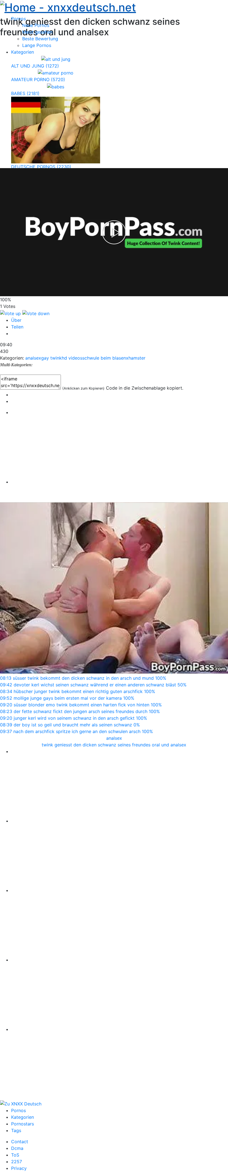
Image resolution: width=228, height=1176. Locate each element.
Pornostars (22, 1124)
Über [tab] (16, 320)
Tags (16, 1130)
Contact (19, 1141)
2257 (16, 1161)
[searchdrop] (215, 20)
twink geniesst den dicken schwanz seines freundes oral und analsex (114, 745)
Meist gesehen (37, 32)
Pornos (18, 1110)
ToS (15, 1155)
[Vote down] (35, 313)
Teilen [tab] (17, 327)
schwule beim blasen (104, 358)
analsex (33, 358)
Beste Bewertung (40, 38)
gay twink (51, 358)
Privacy (19, 1168)
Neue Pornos (35, 25)
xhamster (135, 358)
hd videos (72, 358)
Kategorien (22, 1117)
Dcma (17, 1148)
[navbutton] (224, 20)
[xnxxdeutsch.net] (20, 1103)
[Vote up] (11, 313)
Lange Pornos (36, 45)
